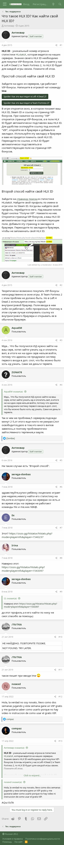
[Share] (56, 45)
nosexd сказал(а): (13, 782)
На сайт (19, 841)
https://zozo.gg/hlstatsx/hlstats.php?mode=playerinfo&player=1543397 (23, 568)
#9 (61, 591)
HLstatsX (21, 54)
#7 (61, 527)
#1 (61, 45)
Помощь (7, 841)
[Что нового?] (53, 4)
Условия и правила (12, 838)
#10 (60, 636)
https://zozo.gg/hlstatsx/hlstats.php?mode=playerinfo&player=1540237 (27, 535)
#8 (61, 558)
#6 (61, 486)
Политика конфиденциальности (42, 838)
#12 (60, 696)
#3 (61, 340)
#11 (60, 669)
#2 (61, 285)
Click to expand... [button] (32, 775)
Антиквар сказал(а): (14, 747)
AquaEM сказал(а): (13, 391)
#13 (60, 741)
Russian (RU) (11, 833)
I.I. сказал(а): (10, 598)
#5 (61, 460)
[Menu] (5, 4)
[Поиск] (60, 4)
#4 (61, 384)
